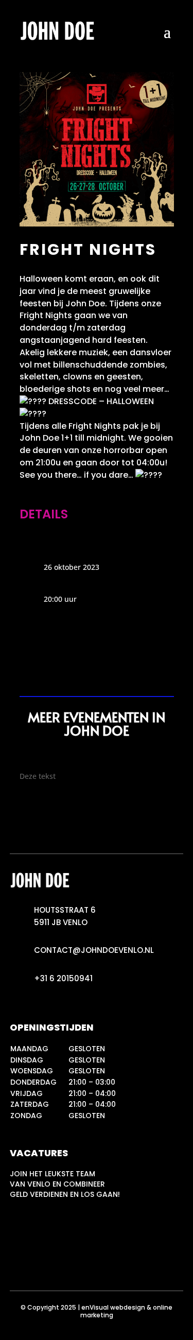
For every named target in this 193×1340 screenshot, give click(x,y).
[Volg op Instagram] (18, 1260)
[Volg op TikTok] (59, 1260)
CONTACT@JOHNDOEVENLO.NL (94, 950)
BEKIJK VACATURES (65, 1229)
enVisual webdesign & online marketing (126, 1311)
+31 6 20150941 (63, 978)
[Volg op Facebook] (38, 1260)
